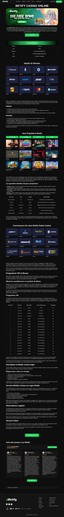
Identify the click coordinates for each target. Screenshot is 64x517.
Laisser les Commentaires (52, 447)
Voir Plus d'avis (32, 480)
